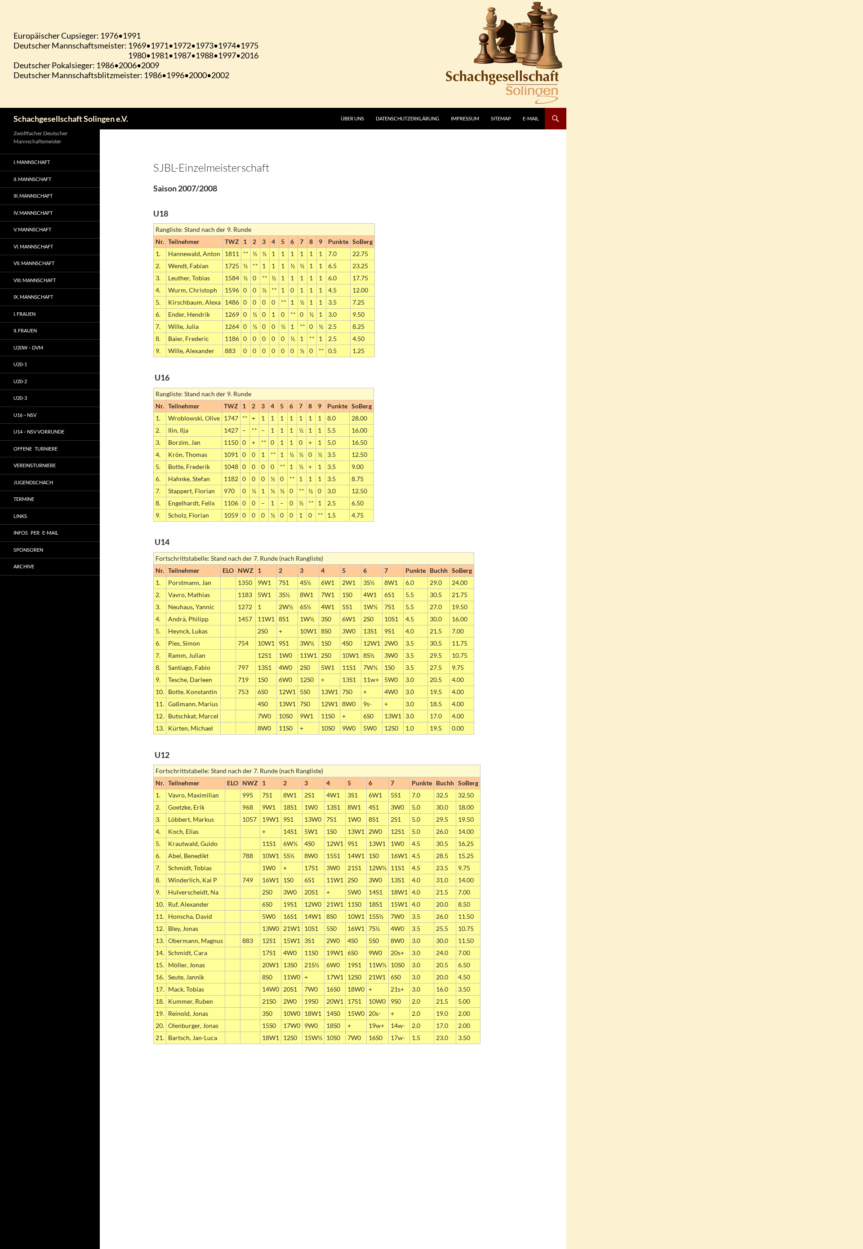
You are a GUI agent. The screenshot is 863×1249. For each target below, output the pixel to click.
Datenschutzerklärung (407, 118)
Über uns (352, 118)
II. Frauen (25, 330)
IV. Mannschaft (33, 213)
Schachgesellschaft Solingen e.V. (70, 119)
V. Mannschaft (32, 229)
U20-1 (20, 364)
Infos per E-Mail (35, 533)
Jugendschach (33, 482)
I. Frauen (24, 314)
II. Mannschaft (32, 179)
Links (20, 516)
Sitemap (501, 118)
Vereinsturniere (34, 465)
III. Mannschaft (33, 196)
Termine (23, 499)
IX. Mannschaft (33, 297)
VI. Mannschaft (33, 246)
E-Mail (531, 118)
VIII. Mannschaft (34, 280)
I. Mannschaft (31, 162)
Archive (23, 566)
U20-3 (20, 398)
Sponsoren (28, 550)
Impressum (465, 118)
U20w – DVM (28, 347)
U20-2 (20, 381)
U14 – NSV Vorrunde (38, 431)
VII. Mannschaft (33, 263)
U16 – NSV (24, 415)
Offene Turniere (35, 449)
